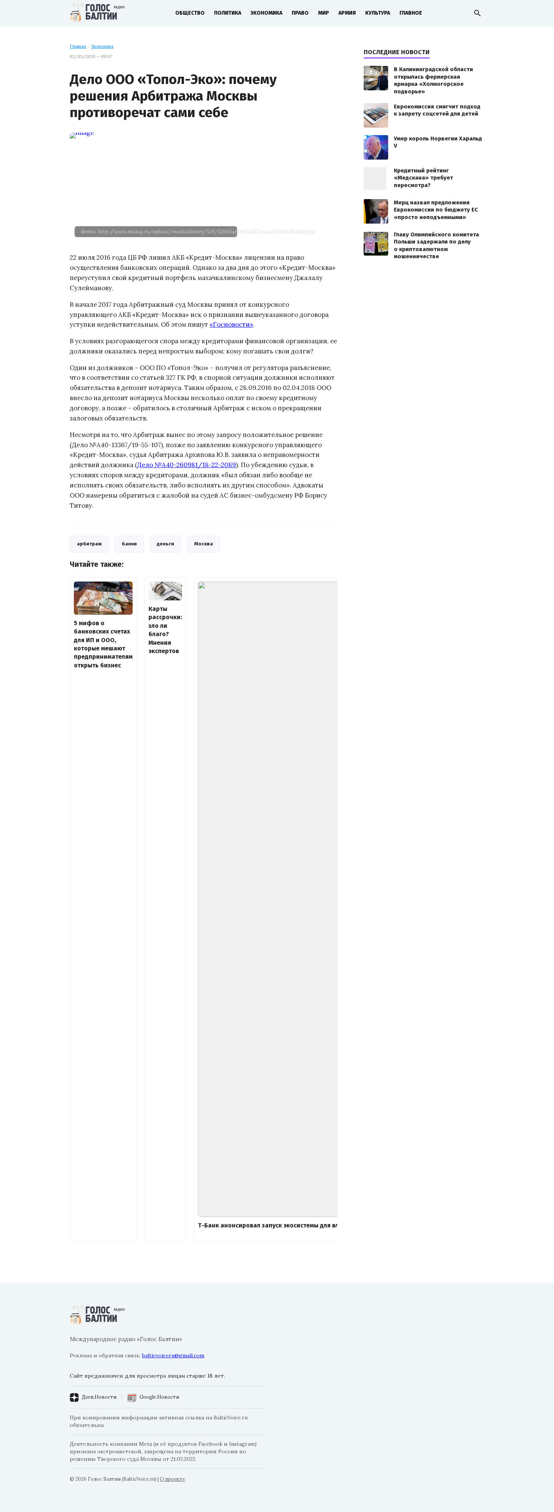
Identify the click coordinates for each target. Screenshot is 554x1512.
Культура (377, 13)
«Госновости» (231, 324)
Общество (190, 13)
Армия (347, 13)
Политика (227, 13)
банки (129, 544)
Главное (410, 13)
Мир (323, 13)
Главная (78, 46)
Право (300, 13)
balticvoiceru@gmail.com (173, 1355)
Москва (203, 544)
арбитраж (89, 544)
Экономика (266, 13)
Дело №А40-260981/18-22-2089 (186, 465)
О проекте (172, 1479)
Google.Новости (159, 1397)
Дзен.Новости (99, 1397)
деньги (165, 544)
